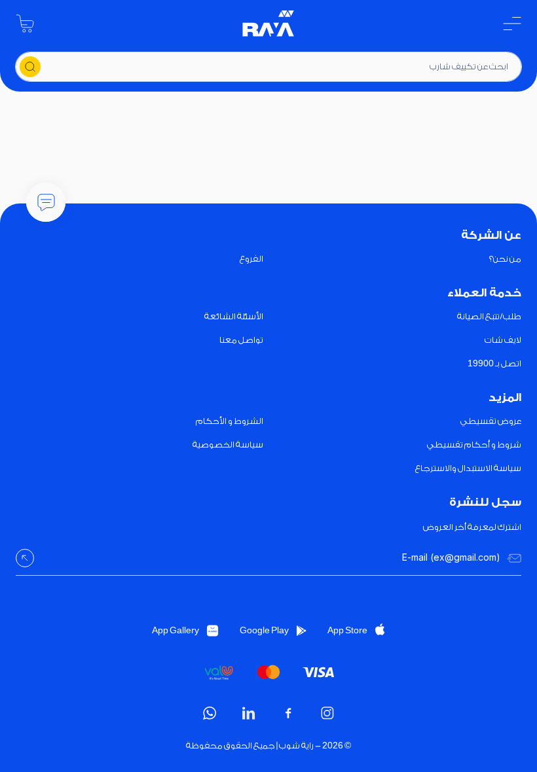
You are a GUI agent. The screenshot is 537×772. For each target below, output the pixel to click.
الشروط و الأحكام (229, 421)
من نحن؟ (505, 259)
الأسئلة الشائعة (233, 316)
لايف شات (503, 340)
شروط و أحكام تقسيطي (474, 444)
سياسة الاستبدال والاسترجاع (468, 468)
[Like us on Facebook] (288, 713)
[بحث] (30, 66)
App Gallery (175, 630)
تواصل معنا (241, 340)
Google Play (264, 630)
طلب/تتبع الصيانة (489, 316)
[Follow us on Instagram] (327, 713)
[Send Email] (25, 558)
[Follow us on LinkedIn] (248, 713)
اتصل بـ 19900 (494, 363)
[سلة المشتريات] (25, 23)
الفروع (251, 259)
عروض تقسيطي (490, 421)
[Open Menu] (512, 23)
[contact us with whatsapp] (45, 202)
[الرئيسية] (268, 23)
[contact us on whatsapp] (209, 713)
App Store (347, 630)
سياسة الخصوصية (228, 444)
